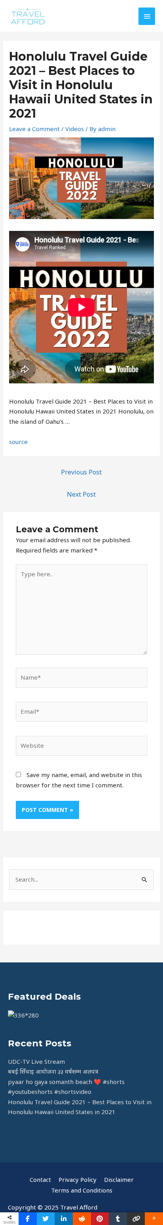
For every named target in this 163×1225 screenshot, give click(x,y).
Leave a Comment (34, 129)
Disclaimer (119, 1179)
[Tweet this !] (46, 1218)
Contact (40, 1179)
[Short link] (136, 1218)
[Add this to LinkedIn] (64, 1218)
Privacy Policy (78, 1179)
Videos (74, 129)
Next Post (81, 494)
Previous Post (81, 472)
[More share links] (154, 1218)
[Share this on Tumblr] (118, 1218)
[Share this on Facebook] (28, 1218)
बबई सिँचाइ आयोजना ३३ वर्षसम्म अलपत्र (53, 1071)
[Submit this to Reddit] (82, 1218)
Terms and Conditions (81, 1190)
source (18, 442)
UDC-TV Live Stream (36, 1061)
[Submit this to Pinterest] (100, 1218)
